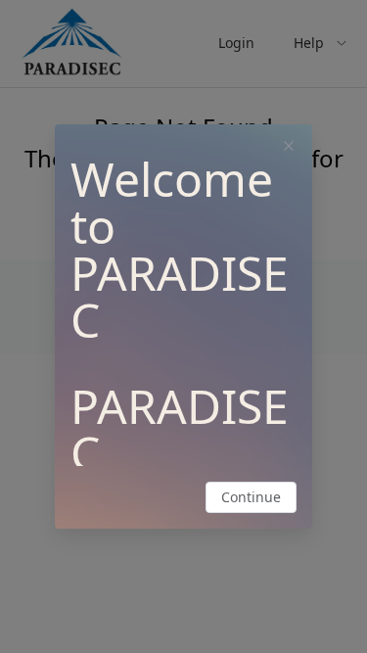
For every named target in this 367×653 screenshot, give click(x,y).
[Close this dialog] (288, 147)
